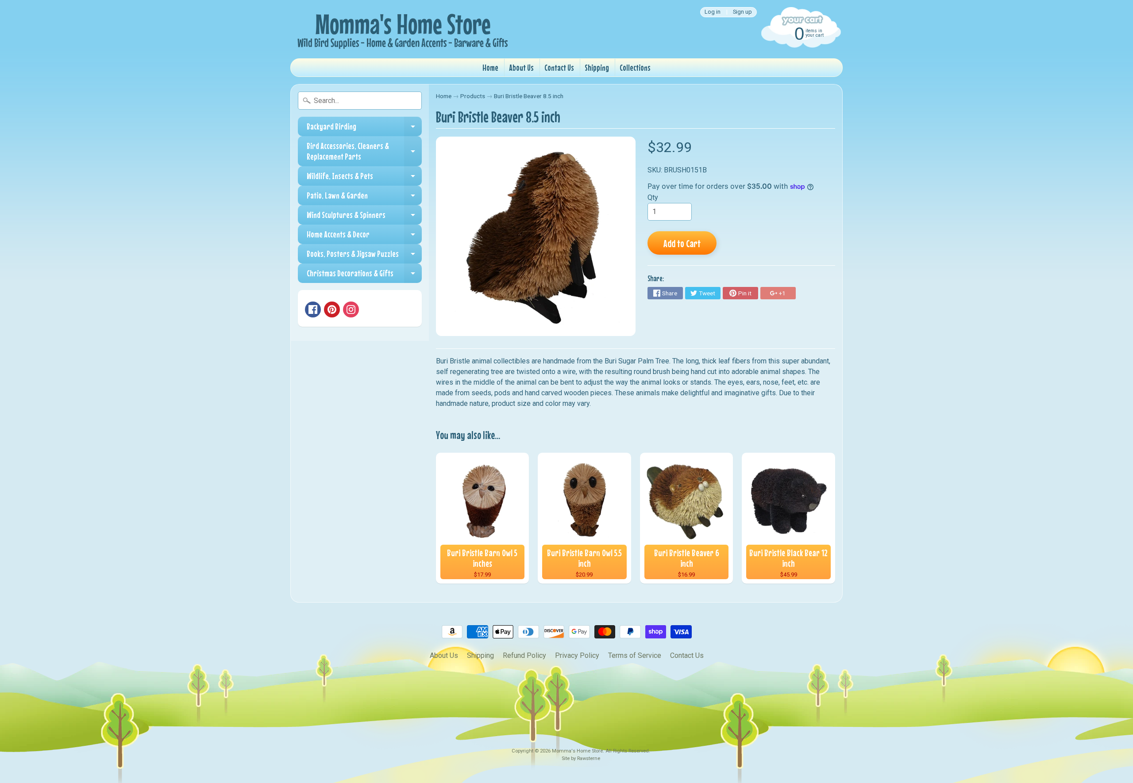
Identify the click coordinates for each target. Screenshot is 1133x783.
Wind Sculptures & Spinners (364, 217)
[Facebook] (313, 309)
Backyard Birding (364, 128)
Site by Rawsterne (581, 758)
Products (472, 95)
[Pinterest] (332, 309)
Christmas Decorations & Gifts (364, 275)
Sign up (742, 12)
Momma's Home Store (577, 751)
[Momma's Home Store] (401, 29)
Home (490, 67)
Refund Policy (524, 655)
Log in (713, 12)
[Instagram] (351, 309)
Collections (635, 67)
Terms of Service (634, 655)
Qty (652, 197)
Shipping (597, 67)
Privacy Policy (577, 655)
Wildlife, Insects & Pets (364, 178)
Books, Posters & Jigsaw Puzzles (364, 256)
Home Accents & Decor (364, 236)
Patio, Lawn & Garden (364, 197)
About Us (521, 67)
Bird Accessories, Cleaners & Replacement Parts (364, 151)
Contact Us (559, 67)
